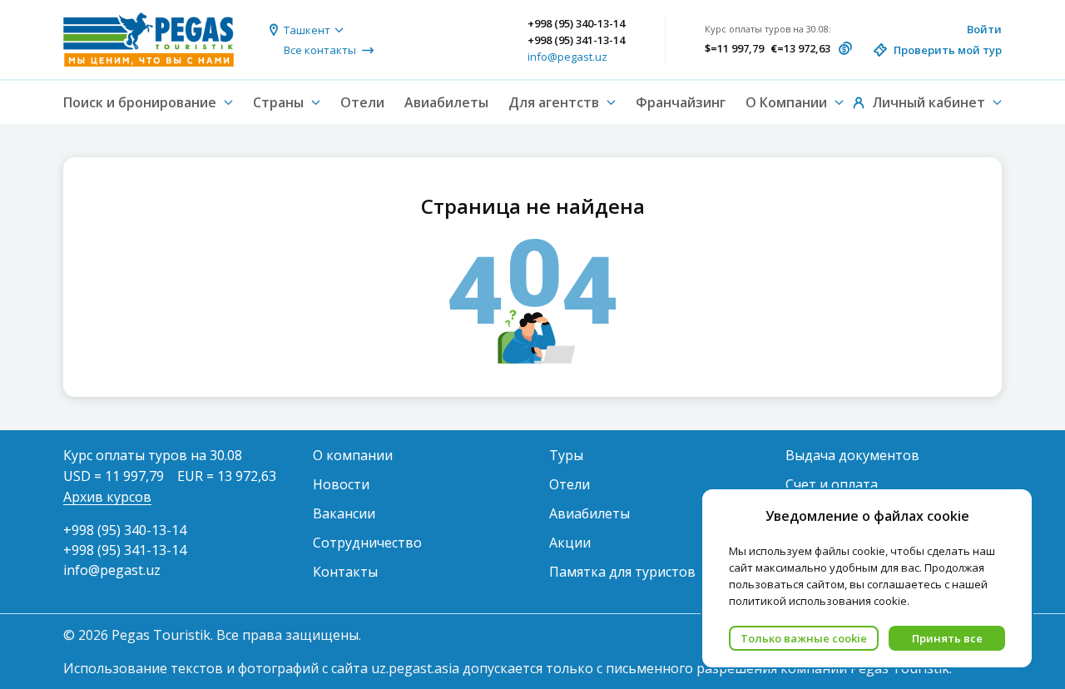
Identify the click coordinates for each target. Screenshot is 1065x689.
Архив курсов (107, 497)
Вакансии (344, 513)
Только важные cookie (804, 638)
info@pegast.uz (567, 56)
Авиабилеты (446, 102)
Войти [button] (984, 29)
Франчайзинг (681, 102)
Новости (341, 484)
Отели (362, 102)
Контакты (345, 572)
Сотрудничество (367, 542)
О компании (353, 455)
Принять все (947, 638)
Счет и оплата (831, 484)
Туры (566, 455)
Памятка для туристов (622, 572)
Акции (570, 542)
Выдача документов (852, 455)
